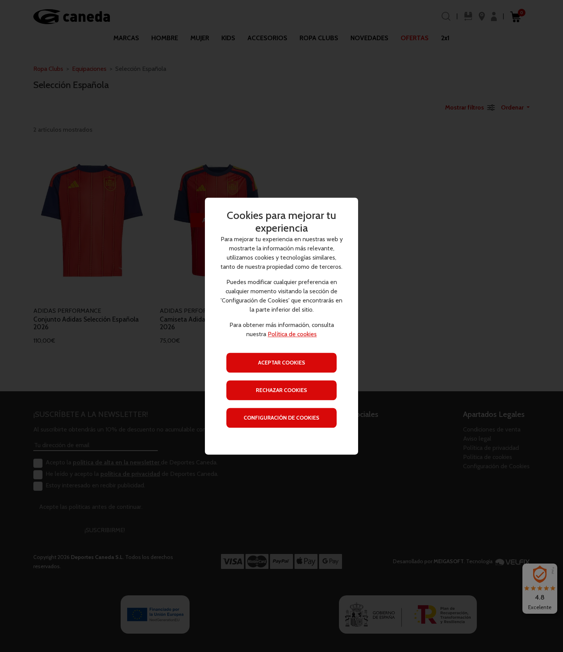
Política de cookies (292, 334)
